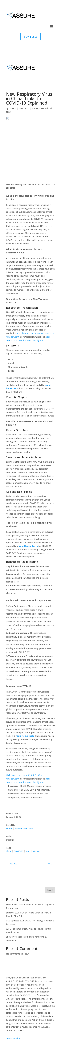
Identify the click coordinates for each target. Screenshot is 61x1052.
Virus (28, 851)
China (8, 851)
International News (24, 828)
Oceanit (12, 108)
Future (35, 108)
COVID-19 (18, 851)
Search (50, 890)
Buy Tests (30, 37)
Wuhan (36, 851)
